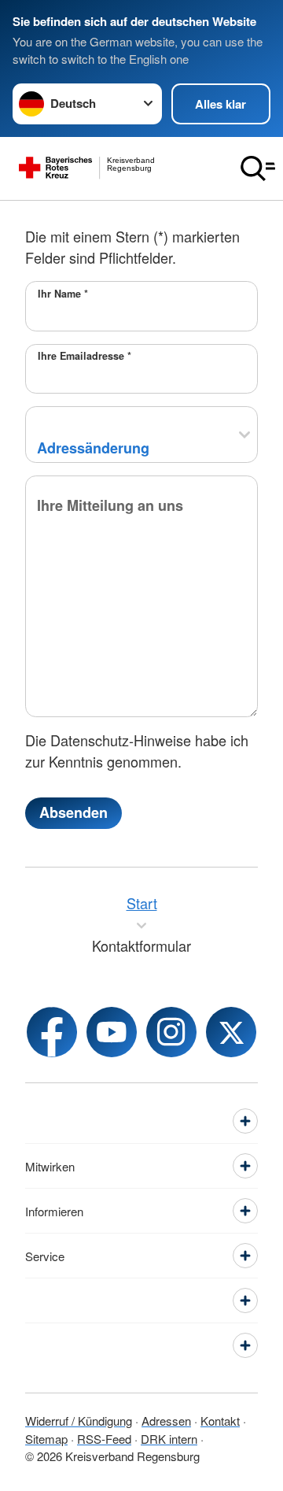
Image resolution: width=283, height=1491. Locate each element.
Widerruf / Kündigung (78, 1420)
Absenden (73, 812)
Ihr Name (63, 294)
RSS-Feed (104, 1438)
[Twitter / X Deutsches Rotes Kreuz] (231, 1032)
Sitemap (46, 1438)
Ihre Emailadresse (84, 356)
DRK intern (169, 1438)
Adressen (166, 1420)
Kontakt (220, 1420)
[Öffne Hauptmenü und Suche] (258, 168)
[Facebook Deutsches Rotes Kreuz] (52, 1032)
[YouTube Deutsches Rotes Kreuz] (111, 1032)
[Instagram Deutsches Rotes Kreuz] (171, 1032)
